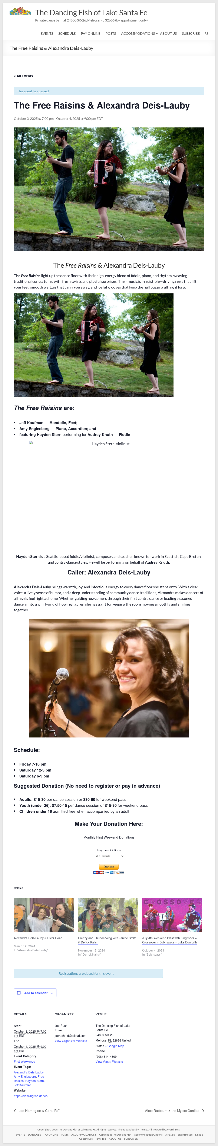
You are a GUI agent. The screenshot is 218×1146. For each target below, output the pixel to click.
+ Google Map (114, 1046)
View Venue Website (109, 1061)
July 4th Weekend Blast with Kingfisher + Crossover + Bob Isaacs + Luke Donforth (169, 940)
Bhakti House (185, 1134)
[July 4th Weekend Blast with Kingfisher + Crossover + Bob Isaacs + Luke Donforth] (172, 915)
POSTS (111, 33)
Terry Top (100, 1138)
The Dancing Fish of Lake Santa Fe (91, 12)
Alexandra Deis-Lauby (28, 1072)
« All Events (23, 75)
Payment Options (109, 850)
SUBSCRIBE (191, 33)
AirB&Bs (170, 1134)
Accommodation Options (148, 1134)
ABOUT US (168, 33)
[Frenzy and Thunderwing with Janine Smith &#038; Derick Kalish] (108, 915)
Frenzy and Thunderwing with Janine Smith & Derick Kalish (107, 940)
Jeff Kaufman (23, 1085)
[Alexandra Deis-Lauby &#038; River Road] (44, 915)
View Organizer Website (71, 1041)
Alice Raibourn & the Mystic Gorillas (172, 1110)
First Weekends (24, 1061)
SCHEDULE (67, 33)
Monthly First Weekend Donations (109, 837)
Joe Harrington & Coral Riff (39, 1110)
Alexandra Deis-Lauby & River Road (38, 938)
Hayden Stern (34, 1081)
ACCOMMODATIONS (138, 33)
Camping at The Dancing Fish (115, 1134)
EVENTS (47, 33)
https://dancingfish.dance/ (31, 1096)
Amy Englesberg (25, 1076)
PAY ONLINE (90, 33)
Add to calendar (35, 993)
